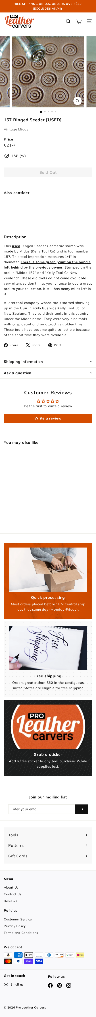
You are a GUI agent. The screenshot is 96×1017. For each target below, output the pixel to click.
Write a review (48, 418)
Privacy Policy (15, 926)
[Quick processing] (48, 570)
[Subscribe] (81, 809)
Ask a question (17, 373)
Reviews (10, 901)
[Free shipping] (48, 648)
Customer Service (18, 919)
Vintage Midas (16, 129)
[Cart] (78, 21)
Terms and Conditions (21, 933)
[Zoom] (77, 101)
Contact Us (13, 894)
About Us (11, 887)
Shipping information (23, 361)
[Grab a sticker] (48, 727)
